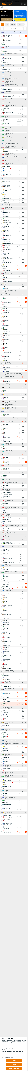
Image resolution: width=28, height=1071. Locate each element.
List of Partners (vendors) (7, 1057)
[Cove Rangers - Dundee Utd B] (13, 614)
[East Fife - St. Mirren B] (13, 629)
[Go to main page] (8, 4)
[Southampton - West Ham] (13, 336)
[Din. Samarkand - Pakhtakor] (13, 787)
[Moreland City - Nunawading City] (13, 89)
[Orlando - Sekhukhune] (13, 700)
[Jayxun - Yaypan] (13, 794)
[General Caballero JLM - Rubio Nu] (13, 518)
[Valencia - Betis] (13, 51)
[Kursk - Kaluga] (13, 550)
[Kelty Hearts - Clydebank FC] (13, 644)
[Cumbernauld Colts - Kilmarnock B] (13, 621)
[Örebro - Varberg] (13, 733)
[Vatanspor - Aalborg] (13, 246)
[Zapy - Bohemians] (13, 197)
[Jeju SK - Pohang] (13, 715)
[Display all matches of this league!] (25, 72)
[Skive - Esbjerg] (13, 266)
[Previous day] (2, 28)
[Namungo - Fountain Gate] (13, 758)
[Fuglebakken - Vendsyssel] (13, 262)
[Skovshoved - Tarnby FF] (13, 250)
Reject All (14, 1064)
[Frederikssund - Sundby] (13, 223)
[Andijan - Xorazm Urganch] (13, 779)
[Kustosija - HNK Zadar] (13, 167)
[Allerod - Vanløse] (13, 215)
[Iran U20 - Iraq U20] (13, 801)
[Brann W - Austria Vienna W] (13, 398)
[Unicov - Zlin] (13, 194)
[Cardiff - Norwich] (13, 298)
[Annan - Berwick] (13, 602)
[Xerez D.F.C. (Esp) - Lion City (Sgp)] (13, 824)
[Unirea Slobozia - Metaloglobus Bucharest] (13, 543)
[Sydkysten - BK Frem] (13, 254)
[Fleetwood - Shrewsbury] (13, 321)
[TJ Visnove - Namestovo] (13, 686)
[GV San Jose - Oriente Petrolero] (13, 109)
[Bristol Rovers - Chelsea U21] (13, 370)
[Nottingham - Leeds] (13, 359)
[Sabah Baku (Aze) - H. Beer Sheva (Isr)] (13, 36)
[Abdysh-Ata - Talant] (13, 469)
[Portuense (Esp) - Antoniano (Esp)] (13, 832)
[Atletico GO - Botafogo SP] (13, 120)
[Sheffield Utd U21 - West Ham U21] (13, 381)
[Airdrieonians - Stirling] (13, 594)
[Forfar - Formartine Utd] (13, 633)
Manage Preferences (14, 1068)
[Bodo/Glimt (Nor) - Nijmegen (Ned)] (13, 40)
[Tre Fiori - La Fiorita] (13, 569)
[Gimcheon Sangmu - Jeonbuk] (13, 711)
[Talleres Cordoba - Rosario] (13, 62)
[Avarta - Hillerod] (13, 219)
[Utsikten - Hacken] (13, 751)
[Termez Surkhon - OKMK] (13, 783)
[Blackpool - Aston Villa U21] (13, 366)
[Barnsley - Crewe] (13, 305)
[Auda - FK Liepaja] (13, 476)
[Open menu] (25, 4)
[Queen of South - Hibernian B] (13, 656)
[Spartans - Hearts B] (13, 664)
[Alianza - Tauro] (13, 504)
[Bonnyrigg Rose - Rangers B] (13, 606)
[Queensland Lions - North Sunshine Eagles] (13, 96)
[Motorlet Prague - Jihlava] (13, 190)
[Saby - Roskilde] (13, 239)
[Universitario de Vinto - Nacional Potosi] (13, 113)
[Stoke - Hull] (13, 344)
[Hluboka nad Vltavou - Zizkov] (13, 201)
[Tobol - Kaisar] (13, 448)
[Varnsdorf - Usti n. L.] (13, 182)
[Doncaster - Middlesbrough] (13, 302)
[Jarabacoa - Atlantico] (13, 276)
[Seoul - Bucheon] (13, 719)
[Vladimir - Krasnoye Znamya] (13, 562)
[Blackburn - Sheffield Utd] (13, 309)
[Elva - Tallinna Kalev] (13, 391)
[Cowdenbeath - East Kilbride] (13, 617)
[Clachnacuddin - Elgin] (13, 610)
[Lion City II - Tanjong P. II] (13, 678)
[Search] (22, 4)
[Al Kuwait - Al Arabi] (13, 458)
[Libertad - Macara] (13, 287)
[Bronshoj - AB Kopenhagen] (13, 258)
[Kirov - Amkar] (13, 554)
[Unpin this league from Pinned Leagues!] (20, 32)
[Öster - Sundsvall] (13, 737)
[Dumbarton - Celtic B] (13, 625)
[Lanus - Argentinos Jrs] (13, 58)
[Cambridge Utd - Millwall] (13, 317)
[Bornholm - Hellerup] (13, 212)
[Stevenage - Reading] (13, 340)
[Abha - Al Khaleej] (13, 576)
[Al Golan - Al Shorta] (13, 429)
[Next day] (25, 28)
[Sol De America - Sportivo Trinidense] (13, 522)
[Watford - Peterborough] (13, 352)
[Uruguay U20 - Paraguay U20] (13, 809)
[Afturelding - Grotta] (13, 415)
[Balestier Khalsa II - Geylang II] (13, 675)
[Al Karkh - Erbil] (13, 425)
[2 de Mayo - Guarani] (13, 511)
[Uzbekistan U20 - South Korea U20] (13, 805)
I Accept (14, 1060)
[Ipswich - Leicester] (13, 325)
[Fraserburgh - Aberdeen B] (13, 637)
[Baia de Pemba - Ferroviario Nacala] (13, 493)
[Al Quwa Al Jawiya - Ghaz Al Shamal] (13, 441)
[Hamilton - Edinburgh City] (13, 641)
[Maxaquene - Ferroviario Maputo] (13, 497)
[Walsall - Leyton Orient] (13, 348)
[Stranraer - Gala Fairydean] (13, 668)
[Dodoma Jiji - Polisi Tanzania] (13, 762)
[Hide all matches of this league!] (25, 32)
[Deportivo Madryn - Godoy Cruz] (13, 69)
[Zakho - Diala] (13, 433)
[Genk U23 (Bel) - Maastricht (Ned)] (13, 816)
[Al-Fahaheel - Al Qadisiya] (13, 462)
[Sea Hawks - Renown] (13, 726)
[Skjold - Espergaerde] (13, 269)
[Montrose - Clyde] (13, 648)
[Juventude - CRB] (13, 124)
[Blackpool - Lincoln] (13, 313)
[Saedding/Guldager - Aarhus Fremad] (13, 242)
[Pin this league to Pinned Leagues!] (18, 54)
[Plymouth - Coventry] (13, 329)
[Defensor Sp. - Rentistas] (13, 769)
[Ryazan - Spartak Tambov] (13, 558)
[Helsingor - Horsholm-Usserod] (13, 227)
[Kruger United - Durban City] (13, 693)
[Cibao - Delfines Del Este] (13, 280)
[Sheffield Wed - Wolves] (13, 332)
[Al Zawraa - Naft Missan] (13, 437)
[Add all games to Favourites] (1, 32)
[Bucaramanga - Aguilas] (13, 150)
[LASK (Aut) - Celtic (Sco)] (13, 44)
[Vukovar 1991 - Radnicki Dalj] (13, 175)
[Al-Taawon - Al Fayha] (13, 580)
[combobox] (13, 28)
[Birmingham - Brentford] (13, 356)
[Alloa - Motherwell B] (13, 598)
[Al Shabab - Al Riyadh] (13, 583)
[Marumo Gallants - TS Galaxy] (13, 697)
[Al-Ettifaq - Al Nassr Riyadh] (13, 587)
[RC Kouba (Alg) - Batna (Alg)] (13, 820)
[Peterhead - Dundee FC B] (13, 652)
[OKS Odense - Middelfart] (13, 235)
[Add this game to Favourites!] (1, 36)
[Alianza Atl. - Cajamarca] (13, 529)
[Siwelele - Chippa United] (13, 704)
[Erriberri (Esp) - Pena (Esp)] (13, 828)
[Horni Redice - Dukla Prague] (13, 186)
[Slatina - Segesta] (13, 171)
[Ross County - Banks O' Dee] (13, 660)
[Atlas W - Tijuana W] (13, 486)
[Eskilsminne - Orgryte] (13, 747)
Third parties (6, 1049)
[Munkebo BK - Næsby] (13, 231)
